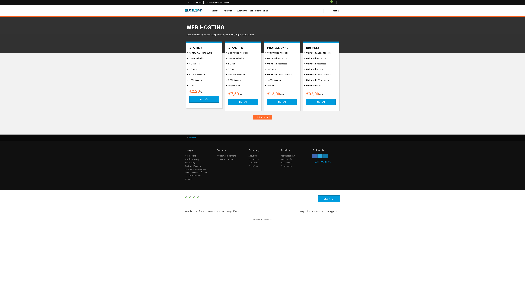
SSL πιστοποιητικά (193, 175)
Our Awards (254, 162)
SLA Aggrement (333, 211)
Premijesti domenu (225, 159)
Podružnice (253, 166)
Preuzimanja (286, 166)
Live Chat (329, 198)
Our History (254, 159)
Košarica (192, 138)
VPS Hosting (190, 162)
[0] (333, 2)
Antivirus (188, 179)
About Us (253, 155)
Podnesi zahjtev (288, 155)
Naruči (204, 99)
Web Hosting (190, 155)
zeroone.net (267, 219)
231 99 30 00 (323, 161)
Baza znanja (286, 162)
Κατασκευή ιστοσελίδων (195, 169)
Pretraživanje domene (226, 155)
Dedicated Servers (193, 166)
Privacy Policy (304, 211)
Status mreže (286, 159)
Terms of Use (318, 211)
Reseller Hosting (192, 159)
